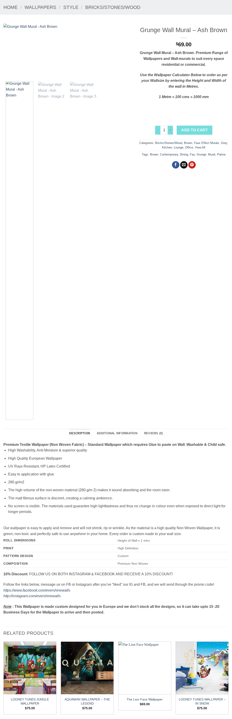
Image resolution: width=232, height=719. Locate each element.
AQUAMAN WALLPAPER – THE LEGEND (87, 701)
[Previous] (12, 51)
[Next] (124, 51)
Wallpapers (40, 7)
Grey (224, 143)
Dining (184, 154)
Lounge (178, 147)
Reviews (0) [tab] (153, 433)
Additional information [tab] (117, 433)
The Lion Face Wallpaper (145, 699)
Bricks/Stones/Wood (112, 7)
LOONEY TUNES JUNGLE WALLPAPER (30, 701)
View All (200, 147)
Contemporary (169, 154)
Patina (221, 154)
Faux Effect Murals (206, 143)
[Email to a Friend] (184, 165)
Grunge (201, 154)
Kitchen (167, 147)
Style (70, 7)
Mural (211, 154)
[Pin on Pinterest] (192, 165)
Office (189, 147)
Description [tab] (79, 433)
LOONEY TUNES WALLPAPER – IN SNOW (202, 701)
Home (10, 7)
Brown (188, 143)
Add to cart (194, 130)
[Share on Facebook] (175, 165)
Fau (192, 154)
